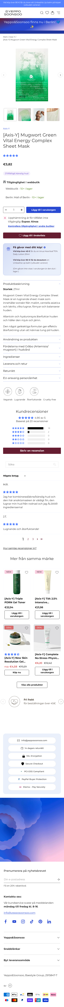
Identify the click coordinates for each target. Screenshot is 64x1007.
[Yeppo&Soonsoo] (32, 830)
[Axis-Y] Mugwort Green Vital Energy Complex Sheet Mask (30, 39)
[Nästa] (60, 74)
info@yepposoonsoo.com (19, 912)
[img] (10, 492)
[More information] (44, 247)
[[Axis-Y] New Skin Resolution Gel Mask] (16, 637)
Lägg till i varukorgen (43, 209)
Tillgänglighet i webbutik (23, 182)
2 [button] (28, 539)
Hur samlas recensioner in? (20, 548)
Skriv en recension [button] (32, 450)
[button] (51, 12)
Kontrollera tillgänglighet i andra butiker (31, 226)
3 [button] (33, 539)
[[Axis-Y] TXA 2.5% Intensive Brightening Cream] (47, 582)
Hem (5, 37)
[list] (32, 75)
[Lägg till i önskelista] (26, 572)
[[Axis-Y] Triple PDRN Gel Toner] (16, 582)
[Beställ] (56, 879)
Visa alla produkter (32, 684)
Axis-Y (12, 37)
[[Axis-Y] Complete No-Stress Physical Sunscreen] (47, 637)
